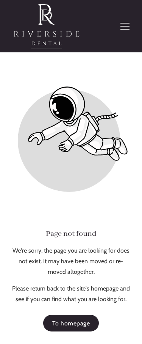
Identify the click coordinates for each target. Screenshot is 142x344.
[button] (125, 26)
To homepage (71, 323)
